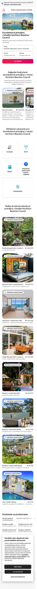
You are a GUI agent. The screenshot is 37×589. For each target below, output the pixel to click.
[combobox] (18, 49)
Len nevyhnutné (18, 572)
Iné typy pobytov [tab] (7, 518)
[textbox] (10, 55)
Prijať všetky (18, 567)
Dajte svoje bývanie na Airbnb (21, 10)
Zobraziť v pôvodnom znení (12, 4)
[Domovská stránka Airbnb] (3, 10)
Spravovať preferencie (18, 577)
